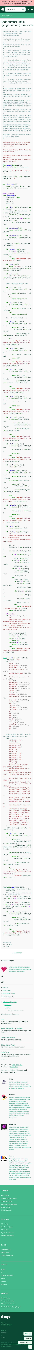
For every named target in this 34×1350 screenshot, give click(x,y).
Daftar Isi (19, 1029)
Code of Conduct (5, 1207)
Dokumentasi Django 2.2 (10, 1002)
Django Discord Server (8, 1038)
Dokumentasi (6, 15)
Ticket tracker (5, 1052)
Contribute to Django (7, 1227)
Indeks (3, 1029)
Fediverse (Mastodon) (7, 1275)
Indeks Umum (6, 990)
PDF (17, 1065)
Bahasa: (28, 1338)
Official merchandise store (8, 1304)
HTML (14, 1065)
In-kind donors (6, 1325)
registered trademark (18, 1344)
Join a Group (4, 1224)
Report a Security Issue (7, 1233)
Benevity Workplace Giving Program (11, 1307)
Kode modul (8, 1005)
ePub (20, 1065)
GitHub (3, 1269)
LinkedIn (3, 1281)
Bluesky (3, 1278)
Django (2, 9)
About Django (5, 1195)
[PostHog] (4, 1161)
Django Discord (5, 1252)
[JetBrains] (4, 1100)
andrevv (5, 1337)
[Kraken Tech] (4, 1130)
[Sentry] (4, 1084)
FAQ (2, 1020)
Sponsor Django (5, 1298)
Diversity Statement (6, 1210)
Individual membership (7, 1235)
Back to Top (18, 953)
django (8, 1008)
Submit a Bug (4, 1230)
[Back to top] (30, 1347)
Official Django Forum (8, 1045)
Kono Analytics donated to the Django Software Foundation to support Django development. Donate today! (20, 969)
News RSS (4, 1284)
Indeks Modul (10, 1029)
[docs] (5, 658)
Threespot (5, 1332)
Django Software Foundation (9, 1204)
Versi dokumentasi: (25, 1342)
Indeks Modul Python (9, 993)
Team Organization (6, 1201)
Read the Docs (14, 1067)
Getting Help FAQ (6, 1249)
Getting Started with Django (9, 1198)
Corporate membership (7, 1301)
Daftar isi (5, 987)
